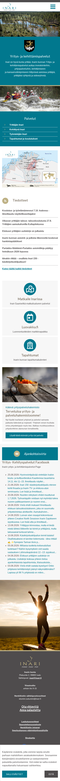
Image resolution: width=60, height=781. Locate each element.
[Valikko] (53, 6)
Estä (51, 774)
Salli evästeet (14, 774)
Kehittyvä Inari (17, 129)
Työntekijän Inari (18, 134)
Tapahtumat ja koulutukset (23, 139)
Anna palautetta (30, 710)
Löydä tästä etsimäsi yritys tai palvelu (26, 435)
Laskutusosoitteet (30, 721)
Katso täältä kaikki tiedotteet (17, 269)
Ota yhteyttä (30, 706)
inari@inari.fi (35, 678)
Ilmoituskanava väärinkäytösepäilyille (30, 730)
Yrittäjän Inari (16, 125)
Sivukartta (30, 738)
